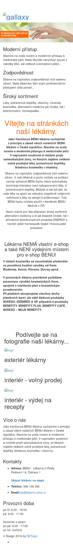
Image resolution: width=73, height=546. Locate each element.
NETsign (32, 536)
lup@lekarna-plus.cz (33, 492)
